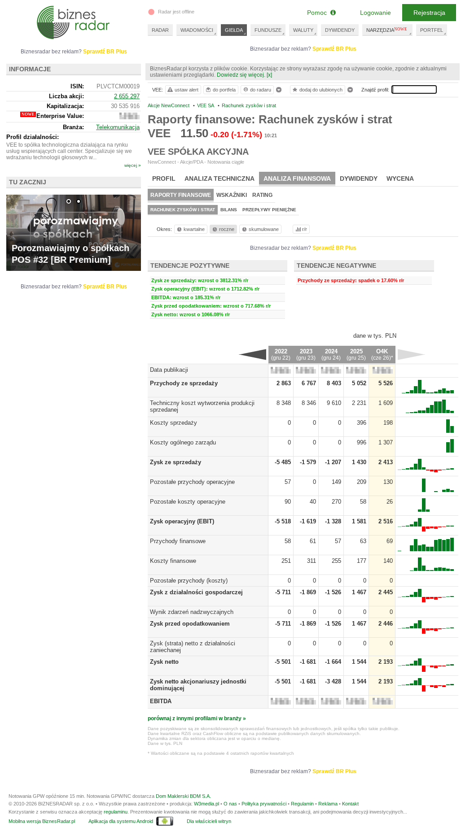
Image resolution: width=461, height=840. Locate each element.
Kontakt (350, 803)
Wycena (400, 178)
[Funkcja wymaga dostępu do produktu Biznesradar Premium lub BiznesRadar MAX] (281, 371)
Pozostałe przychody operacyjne (192, 482)
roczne (226, 229)
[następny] (411, 354)
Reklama (328, 803)
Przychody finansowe (178, 541)
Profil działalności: (32, 137)
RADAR (160, 30)
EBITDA (160, 701)
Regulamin (302, 803)
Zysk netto (164, 661)
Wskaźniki (231, 195)
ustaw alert (186, 89)
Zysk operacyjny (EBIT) (182, 521)
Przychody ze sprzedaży (184, 383)
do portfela (224, 89)
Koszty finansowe (173, 560)
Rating (262, 195)
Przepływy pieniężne (269, 209)
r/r (304, 229)
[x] (269, 75)
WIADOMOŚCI (196, 30)
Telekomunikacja (118, 127)
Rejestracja (429, 12)
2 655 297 (127, 96)
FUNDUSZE (268, 30)
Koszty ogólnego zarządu (183, 442)
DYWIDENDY (340, 30)
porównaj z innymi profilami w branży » (197, 718)
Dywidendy (359, 178)
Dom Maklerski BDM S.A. (183, 796)
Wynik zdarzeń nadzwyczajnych (191, 612)
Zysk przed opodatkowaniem (190, 623)
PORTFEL (431, 30)
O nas (230, 803)
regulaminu (115, 811)
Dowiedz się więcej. (241, 75)
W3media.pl (206, 803)
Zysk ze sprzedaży (175, 462)
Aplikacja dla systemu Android (120, 821)
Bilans (228, 209)
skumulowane (264, 229)
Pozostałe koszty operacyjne (187, 501)
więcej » (132, 165)
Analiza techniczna (219, 178)
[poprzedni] (252, 354)
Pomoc (318, 12)
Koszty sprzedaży (173, 422)
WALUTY (303, 30)
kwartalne (194, 229)
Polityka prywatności (263, 803)
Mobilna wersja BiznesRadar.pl (42, 821)
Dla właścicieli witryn (209, 821)
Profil (164, 178)
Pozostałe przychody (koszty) (189, 580)
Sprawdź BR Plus (334, 49)
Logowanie (375, 12)
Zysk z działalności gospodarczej (196, 592)
